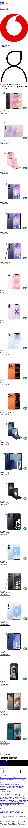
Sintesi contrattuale (10, 796)
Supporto (3, 46)
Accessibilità (5, 806)
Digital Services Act (11, 804)
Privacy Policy (10, 812)
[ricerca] (0, 50)
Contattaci (7, 800)
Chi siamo (3, 762)
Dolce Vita (16, 787)
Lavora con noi (4, 764)
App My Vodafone (12, 779)
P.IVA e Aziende (4, 3)
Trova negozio (22, 779)
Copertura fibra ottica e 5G (13, 798)
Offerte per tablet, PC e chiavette (12, 786)
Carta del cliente (15, 801)
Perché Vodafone (5, 45)
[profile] (14, 67)
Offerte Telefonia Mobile (11, 786)
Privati (2, 2)
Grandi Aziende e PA (6, 5)
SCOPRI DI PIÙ (5, 114)
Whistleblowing (4, 765)
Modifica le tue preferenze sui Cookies (11, 813)
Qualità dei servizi (15, 800)
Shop (1, 44)
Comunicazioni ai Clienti (7, 794)
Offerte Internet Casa (6, 784)
